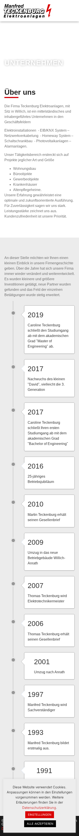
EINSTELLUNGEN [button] (39, 814)
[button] (73, 10)
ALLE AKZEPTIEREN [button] (40, 823)
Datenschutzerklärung (39, 808)
